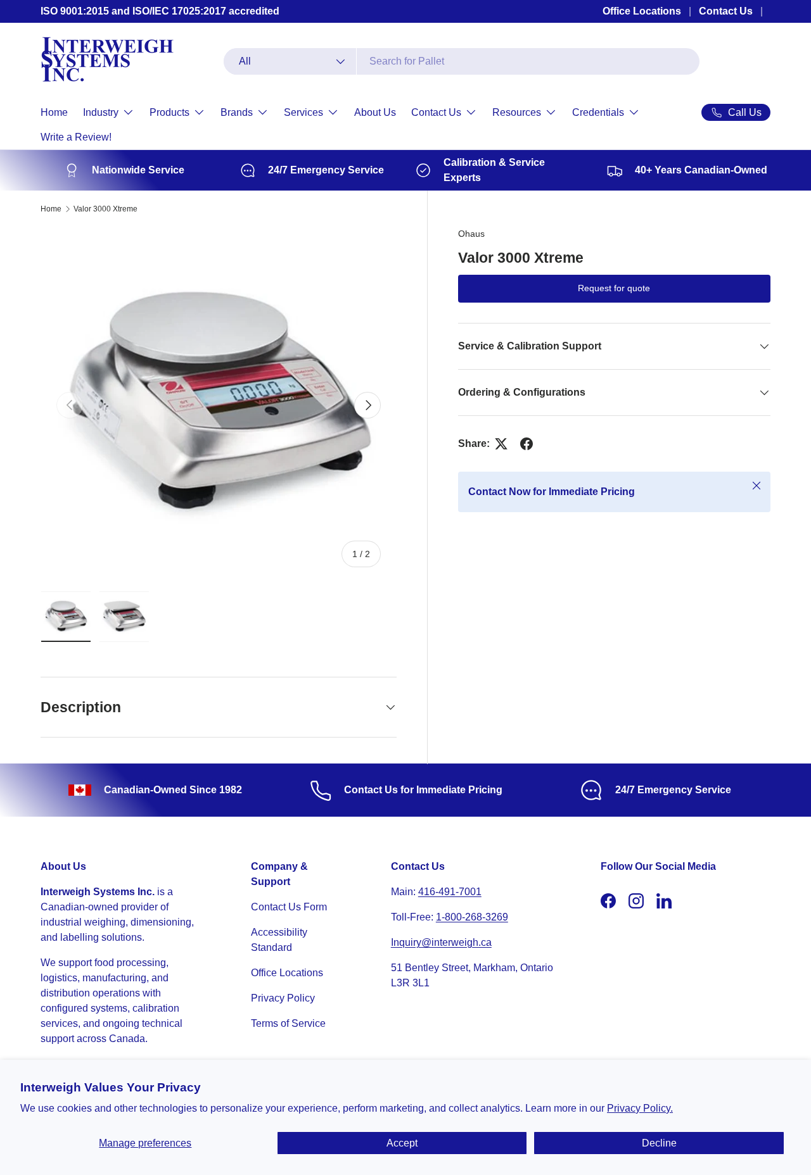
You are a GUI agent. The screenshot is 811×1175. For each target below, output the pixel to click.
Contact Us (726, 11)
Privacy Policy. (640, 1108)
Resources (516, 112)
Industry (100, 112)
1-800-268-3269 (472, 917)
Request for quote (614, 289)
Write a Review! (76, 137)
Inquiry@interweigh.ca (441, 942)
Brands (236, 112)
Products (169, 112)
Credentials (598, 112)
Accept (402, 1143)
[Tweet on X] (501, 443)
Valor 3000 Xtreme (105, 208)
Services (303, 112)
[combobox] (461, 61)
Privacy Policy (283, 998)
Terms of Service (288, 1023)
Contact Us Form (289, 907)
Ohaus (471, 234)
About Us (375, 112)
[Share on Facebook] (526, 443)
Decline (659, 1143)
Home (54, 112)
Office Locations (642, 11)
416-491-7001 (450, 891)
